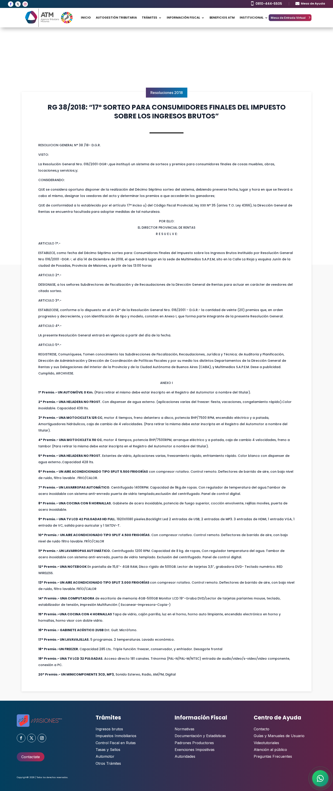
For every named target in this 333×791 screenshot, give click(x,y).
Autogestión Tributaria (116, 17)
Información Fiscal (183, 17)
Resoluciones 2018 (166, 92)
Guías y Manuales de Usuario (279, 735)
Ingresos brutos (109, 729)
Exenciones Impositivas (195, 749)
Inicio (86, 17)
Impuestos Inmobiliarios (116, 735)
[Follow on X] (18, 4)
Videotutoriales (266, 743)
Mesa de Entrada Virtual (288, 17)
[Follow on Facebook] (10, 4)
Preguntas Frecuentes (273, 756)
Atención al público (270, 749)
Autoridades (185, 756)
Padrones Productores (194, 743)
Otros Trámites (108, 763)
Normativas (184, 729)
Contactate (30, 757)
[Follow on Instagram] (25, 4)
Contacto (261, 729)
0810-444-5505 (269, 3)
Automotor (105, 756)
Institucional (251, 17)
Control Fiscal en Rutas (116, 743)
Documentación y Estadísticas (200, 735)
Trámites (149, 17)
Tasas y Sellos (108, 749)
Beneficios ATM (222, 17)
